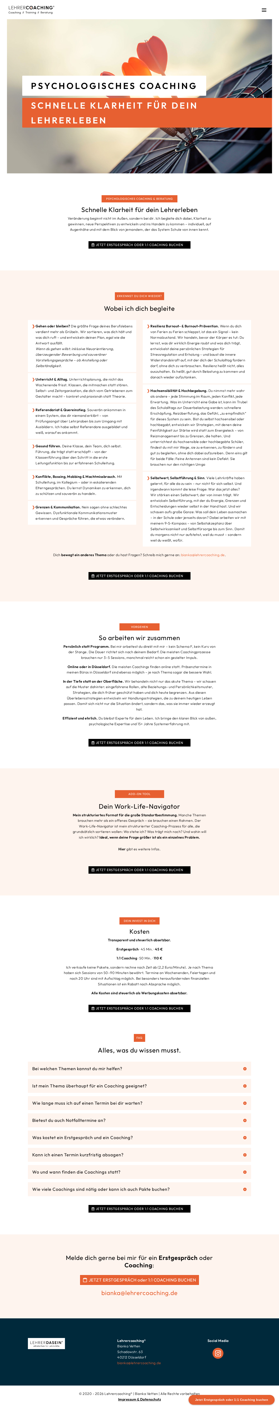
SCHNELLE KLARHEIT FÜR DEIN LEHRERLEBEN (114, 113)
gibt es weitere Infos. (139, 849)
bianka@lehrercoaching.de (203, 555)
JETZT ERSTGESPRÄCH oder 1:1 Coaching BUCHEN (139, 245)
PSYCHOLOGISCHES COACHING (114, 85)
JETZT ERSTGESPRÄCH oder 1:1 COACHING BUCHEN (142, 1280)
